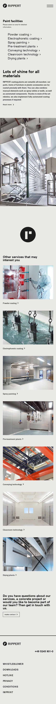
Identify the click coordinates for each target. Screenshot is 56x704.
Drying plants (16, 58)
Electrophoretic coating (23, 38)
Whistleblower (13, 663)
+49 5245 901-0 (44, 651)
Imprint (8, 692)
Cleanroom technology (23, 54)
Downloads (10, 669)
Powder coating (18, 34)
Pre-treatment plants (22, 46)
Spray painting (17, 42)
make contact (10, 614)
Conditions (10, 686)
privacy (8, 680)
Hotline (8, 675)
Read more (7, 104)
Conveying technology (23, 50)
